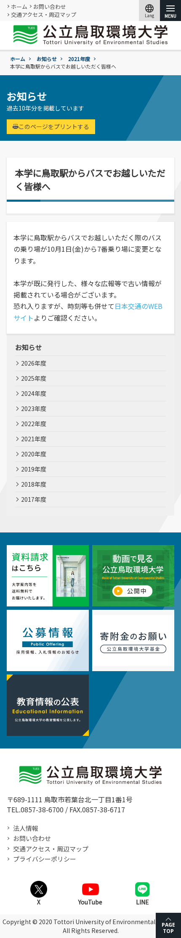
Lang (149, 10)
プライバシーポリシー (44, 858)
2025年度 (33, 378)
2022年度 (33, 423)
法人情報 (25, 828)
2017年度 (33, 499)
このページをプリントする (54, 126)
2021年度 (79, 58)
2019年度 (33, 469)
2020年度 (33, 454)
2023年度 (33, 408)
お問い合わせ (49, 7)
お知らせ (47, 58)
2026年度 (33, 363)
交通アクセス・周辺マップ (43, 14)
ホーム (19, 7)
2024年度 (33, 393)
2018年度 (33, 484)
